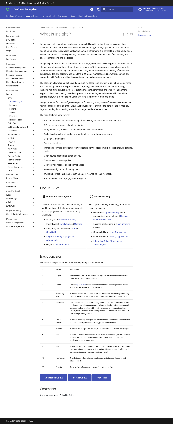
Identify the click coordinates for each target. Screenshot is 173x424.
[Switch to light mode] (91, 9)
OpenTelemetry (112, 212)
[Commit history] (131, 34)
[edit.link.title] (127, 34)
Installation (64, 224)
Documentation (32, 16)
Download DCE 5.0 (54, 377)
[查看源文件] (122, 34)
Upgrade (78, 224)
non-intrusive (124, 224)
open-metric (81, 285)
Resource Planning (67, 219)
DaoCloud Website (14, 16)
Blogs (73, 16)
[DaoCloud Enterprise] (7, 9)
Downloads (62, 16)
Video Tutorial (49, 16)
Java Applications (118, 232)
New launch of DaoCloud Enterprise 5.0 (30, 3)
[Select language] (98, 9)
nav (140, 28)
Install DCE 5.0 (80, 377)
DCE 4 (74, 228)
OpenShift (51, 232)
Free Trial (102, 377)
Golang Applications (119, 236)
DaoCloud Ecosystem (88, 16)
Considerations (62, 244)
